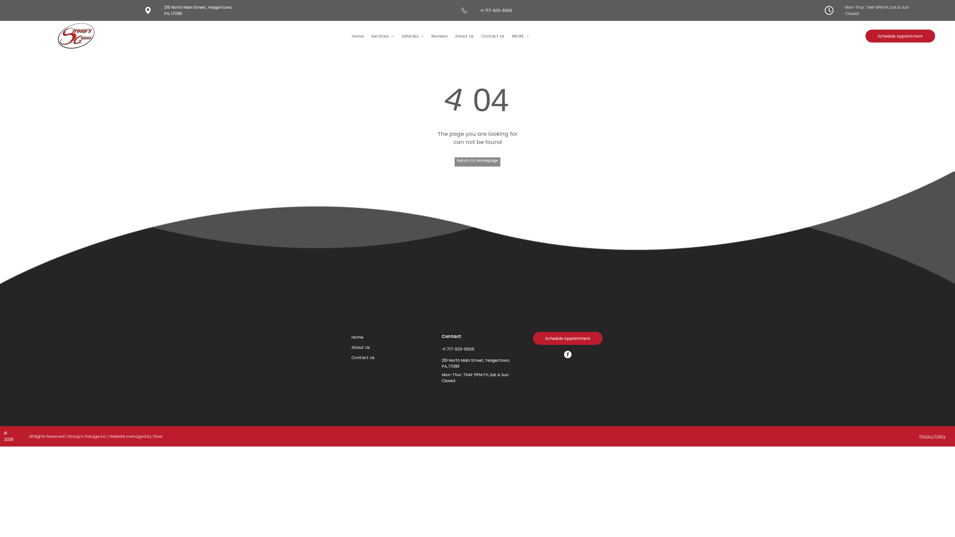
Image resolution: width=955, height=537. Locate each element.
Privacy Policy (932, 436)
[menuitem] (358, 36)
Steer (158, 436)
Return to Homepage (477, 160)
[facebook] (568, 355)
